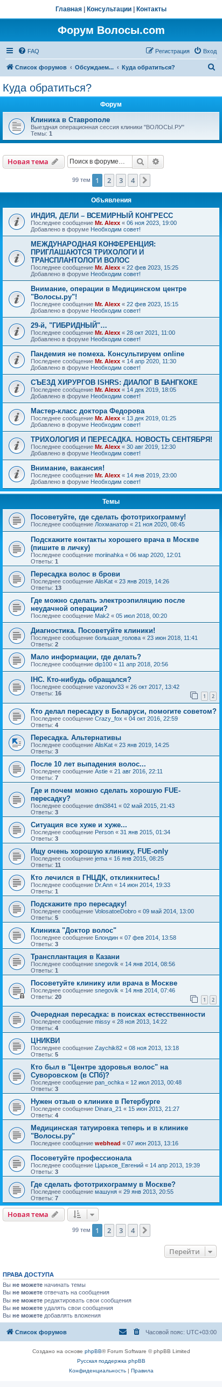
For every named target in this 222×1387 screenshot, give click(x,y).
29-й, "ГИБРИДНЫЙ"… (69, 325)
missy (102, 1021)
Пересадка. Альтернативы (76, 738)
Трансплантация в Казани (75, 957)
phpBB (93, 1351)
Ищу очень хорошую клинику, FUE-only (99, 851)
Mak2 (102, 615)
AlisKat (104, 581)
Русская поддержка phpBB (111, 1361)
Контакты (151, 9)
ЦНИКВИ (45, 1041)
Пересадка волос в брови (75, 574)
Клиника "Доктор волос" (73, 930)
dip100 (103, 664)
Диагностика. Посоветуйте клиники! (93, 630)
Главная (69, 9)
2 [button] (109, 180)
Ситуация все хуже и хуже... (79, 825)
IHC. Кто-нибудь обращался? (81, 679)
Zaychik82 (108, 1048)
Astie (101, 771)
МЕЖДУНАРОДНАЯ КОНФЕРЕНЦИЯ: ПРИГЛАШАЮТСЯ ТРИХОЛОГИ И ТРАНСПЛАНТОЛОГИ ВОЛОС (93, 252)
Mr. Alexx (107, 223)
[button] (145, 180)
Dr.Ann (104, 885)
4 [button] (133, 180)
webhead (108, 1143)
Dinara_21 (108, 1109)
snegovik (107, 964)
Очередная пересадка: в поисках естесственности (118, 1014)
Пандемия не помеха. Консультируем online (107, 354)
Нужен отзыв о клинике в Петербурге (95, 1101)
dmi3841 (106, 805)
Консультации (109, 9)
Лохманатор (111, 524)
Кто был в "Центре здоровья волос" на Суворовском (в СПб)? (99, 1071)
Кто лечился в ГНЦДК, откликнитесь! (95, 878)
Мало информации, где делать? (86, 657)
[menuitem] (28, 51)
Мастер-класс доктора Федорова (87, 411)
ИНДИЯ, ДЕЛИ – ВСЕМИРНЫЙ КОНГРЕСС (102, 216)
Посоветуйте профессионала (81, 1158)
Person (104, 832)
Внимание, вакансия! (68, 468)
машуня (106, 1191)
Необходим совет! (116, 229)
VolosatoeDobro (115, 911)
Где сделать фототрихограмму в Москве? (103, 1184)
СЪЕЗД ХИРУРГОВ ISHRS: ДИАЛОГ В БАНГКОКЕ (114, 382)
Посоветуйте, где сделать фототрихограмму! (108, 517)
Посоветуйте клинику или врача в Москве (104, 983)
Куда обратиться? (47, 88)
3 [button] (121, 180)
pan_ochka (109, 1082)
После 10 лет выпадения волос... (88, 764)
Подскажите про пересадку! (79, 904)
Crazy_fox (108, 718)
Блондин (106, 937)
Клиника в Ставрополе (70, 120)
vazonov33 (109, 687)
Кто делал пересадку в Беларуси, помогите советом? (124, 711)
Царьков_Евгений (119, 1165)
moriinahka (109, 555)
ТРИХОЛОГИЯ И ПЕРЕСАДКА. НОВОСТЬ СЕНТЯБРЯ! (121, 439)
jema (101, 858)
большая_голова (118, 638)
